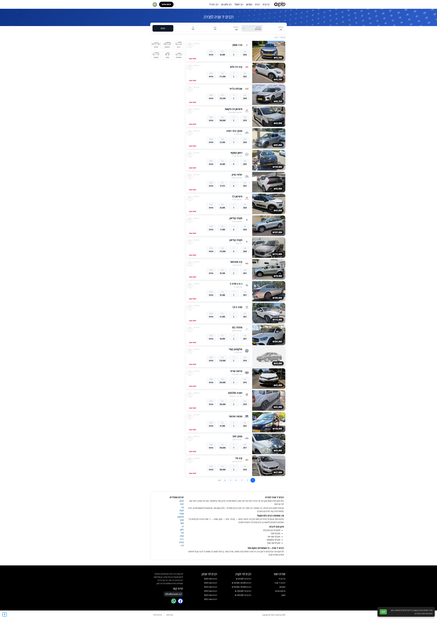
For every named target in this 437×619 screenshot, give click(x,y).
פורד (182, 532)
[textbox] (275, 29)
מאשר (383, 612)
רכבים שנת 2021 (210, 599)
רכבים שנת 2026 (210, 579)
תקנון (283, 595)
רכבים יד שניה (280, 583)
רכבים (257, 4)
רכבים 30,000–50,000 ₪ (241, 587)
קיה (182, 507)
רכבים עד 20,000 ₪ (243, 579)
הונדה (182, 536)
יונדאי (182, 504)
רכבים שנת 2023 (210, 591)
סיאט (182, 523)
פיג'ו (182, 545)
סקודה (181, 510)
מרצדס (181, 542)
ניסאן (182, 529)
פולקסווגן (180, 516)
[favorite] (189, 44)
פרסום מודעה (166, 4)
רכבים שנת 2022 (210, 595)
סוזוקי (182, 520)
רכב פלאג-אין (226, 4)
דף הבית (266, 4)
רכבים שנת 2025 (210, 583)
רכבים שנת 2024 (210, 587)
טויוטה (181, 501)
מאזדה (181, 513)
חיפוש (163, 28)
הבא (219, 480)
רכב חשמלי (238, 4)
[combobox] (275, 28)
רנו (183, 526)
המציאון (249, 4)
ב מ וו (182, 539)
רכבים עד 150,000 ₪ (243, 595)
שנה (215, 29)
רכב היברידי (213, 4)
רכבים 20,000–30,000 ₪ (241, 583)
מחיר (193, 29)
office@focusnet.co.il (173, 594)
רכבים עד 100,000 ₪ (243, 591)
